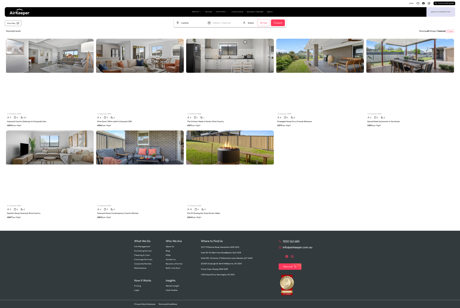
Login (411, 3)
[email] (418, 3)
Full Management (142, 246)
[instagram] (429, 3)
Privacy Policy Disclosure (144, 304)
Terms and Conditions (167, 304)
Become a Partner (255, 12)
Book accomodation (440, 12)
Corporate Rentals (142, 263)
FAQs (168, 255)
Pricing (208, 12)
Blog (168, 251)
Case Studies (237, 12)
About (270, 12)
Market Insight (172, 286)
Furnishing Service (143, 251)
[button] (197, 12)
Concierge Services (143, 259)
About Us (170, 246)
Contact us (171, 259)
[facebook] (423, 3)
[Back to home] (20, 12)
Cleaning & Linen (142, 255)
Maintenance (140, 268)
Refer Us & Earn (173, 268)
